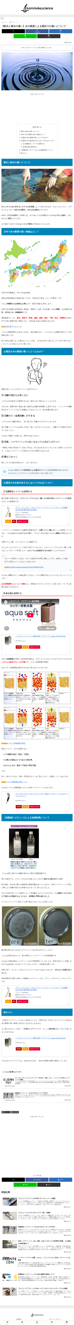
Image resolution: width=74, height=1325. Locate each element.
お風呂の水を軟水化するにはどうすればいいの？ (38, 141)
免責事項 (18, 1319)
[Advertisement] (37, 108)
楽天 (14, 521)
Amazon (8, 521)
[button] (48, 36)
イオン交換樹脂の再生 (16, 743)
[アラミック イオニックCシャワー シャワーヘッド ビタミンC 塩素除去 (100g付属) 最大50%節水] (8, 512)
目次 (34, 127)
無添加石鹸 (15, 1112)
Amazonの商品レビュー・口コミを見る (29, 517)
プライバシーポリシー (55, 1319)
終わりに (24, 153)
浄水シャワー (6, 1112)
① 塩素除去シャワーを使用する (34, 144)
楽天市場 (19, 646)
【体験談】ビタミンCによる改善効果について (37, 150)
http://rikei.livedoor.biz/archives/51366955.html (25, 567)
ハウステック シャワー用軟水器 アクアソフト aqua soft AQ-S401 (40, 636)
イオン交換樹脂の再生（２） (17, 782)
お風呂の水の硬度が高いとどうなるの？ (35, 137)
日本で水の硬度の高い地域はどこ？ (33, 134)
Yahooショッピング (34, 646)
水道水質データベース (13, 326)
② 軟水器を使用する (30, 147)
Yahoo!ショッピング (22, 521)
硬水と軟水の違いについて (30, 131)
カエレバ (23, 640)
